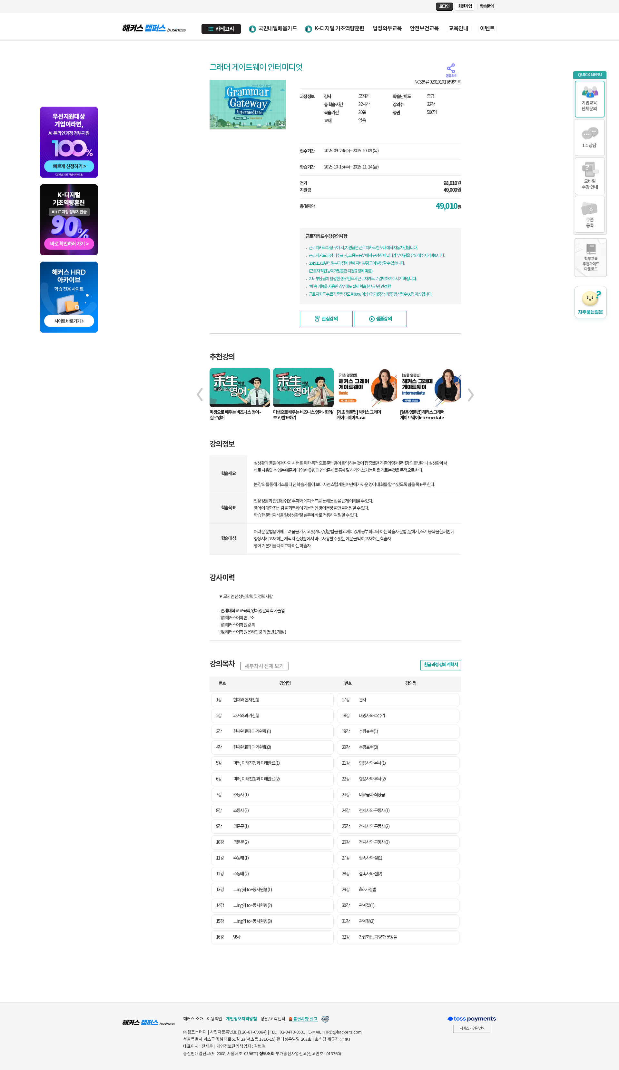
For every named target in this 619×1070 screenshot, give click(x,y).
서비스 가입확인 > (472, 1028)
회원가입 (465, 6)
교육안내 (458, 28)
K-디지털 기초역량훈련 (339, 28)
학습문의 (486, 6)
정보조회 (267, 1053)
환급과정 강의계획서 (440, 664)
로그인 (444, 6)
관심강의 (330, 319)
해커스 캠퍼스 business (155, 26)
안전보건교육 (424, 28)
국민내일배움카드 (277, 28)
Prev (200, 395)
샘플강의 (384, 319)
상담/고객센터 (272, 1019)
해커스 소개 (193, 1019)
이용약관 (214, 1019)
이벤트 (487, 28)
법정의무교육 (387, 28)
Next (471, 395)
